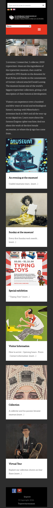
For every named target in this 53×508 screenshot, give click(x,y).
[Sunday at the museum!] (26, 210)
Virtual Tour (15, 463)
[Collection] (26, 382)
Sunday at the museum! (21, 232)
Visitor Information (19, 346)
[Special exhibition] (26, 268)
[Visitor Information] (26, 323)
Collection (14, 404)
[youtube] (19, 493)
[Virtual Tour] (26, 441)
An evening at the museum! (23, 177)
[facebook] (14, 493)
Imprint (27, 497)
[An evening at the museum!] (26, 155)
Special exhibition (18, 290)
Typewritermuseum (26, 504)
